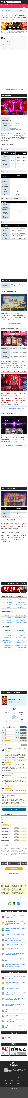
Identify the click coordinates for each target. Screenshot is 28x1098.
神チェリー (14, 7)
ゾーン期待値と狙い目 (20, 615)
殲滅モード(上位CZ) (20, 620)
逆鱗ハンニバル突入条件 (21, 645)
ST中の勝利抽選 (7, 633)
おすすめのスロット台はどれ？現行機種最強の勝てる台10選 (15, 916)
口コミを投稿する (14, 868)
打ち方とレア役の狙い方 (21, 602)
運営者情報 (7, 1075)
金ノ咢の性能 (20, 640)
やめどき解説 (20, 599)
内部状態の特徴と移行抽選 (20, 617)
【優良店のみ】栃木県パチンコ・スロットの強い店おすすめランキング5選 (15, 965)
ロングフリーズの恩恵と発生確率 (14, 445)
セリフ (23, 4)
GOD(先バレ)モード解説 (21, 633)
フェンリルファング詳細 (21, 647)
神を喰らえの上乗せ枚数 (7, 640)
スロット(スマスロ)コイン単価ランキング (14, 934)
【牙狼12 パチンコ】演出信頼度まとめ (13, 1015)
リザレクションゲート (7, 650)
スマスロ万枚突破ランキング (11, 948)
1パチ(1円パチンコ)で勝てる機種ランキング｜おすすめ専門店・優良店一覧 (15, 999)
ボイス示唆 (7, 630)
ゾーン (4, 7)
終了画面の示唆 (20, 630)
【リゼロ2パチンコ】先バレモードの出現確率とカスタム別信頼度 (15, 1020)
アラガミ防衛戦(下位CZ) (7, 620)
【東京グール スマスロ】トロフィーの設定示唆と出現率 (15, 929)
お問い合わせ (19, 1077)
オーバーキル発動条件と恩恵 (7, 645)
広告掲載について (8, 1077)
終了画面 (23, 7)
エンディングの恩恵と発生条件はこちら (14, 323)
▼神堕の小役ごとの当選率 (8, 48)
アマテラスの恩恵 (7, 635)
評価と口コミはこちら (14, 873)
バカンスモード (14, 4)
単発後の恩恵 (20, 650)
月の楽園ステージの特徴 (21, 622)
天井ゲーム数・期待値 (7, 599)
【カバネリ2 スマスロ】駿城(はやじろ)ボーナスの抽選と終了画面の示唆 (15, 954)
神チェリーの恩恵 (7, 604)
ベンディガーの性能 (7, 642)
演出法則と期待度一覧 (20, 604)
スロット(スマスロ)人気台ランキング (13, 944)
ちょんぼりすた (9, 884)
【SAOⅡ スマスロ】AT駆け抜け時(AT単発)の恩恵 (15, 959)
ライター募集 (19, 1083)
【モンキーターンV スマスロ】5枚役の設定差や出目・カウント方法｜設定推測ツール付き (15, 939)
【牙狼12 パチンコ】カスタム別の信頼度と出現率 (15, 1026)
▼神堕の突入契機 (6, 44)
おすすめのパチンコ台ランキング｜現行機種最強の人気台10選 (15, 977)
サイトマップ (19, 1080)
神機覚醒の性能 (7, 637)
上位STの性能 (20, 635)
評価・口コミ (7, 607)
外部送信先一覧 (8, 1083)
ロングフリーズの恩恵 (20, 637)
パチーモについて (20, 1075)
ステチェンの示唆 (7, 617)
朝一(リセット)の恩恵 (7, 602)
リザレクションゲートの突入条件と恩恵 (14, 408)
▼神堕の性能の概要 (6, 41)
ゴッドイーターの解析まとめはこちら (14, 89)
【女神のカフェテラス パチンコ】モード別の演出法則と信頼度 (15, 1005)
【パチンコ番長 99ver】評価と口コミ (13, 988)
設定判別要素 (20, 607)
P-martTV (7, 1037)
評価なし (16, 828)
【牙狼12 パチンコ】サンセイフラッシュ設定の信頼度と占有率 (15, 993)
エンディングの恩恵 (7, 647)
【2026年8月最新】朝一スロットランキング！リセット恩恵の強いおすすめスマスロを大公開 (15, 923)
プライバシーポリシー (9, 1080)
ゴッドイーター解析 (4, 4)
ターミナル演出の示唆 (7, 622)
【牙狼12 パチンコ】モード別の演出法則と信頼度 (15, 1010)
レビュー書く (23, 727)
